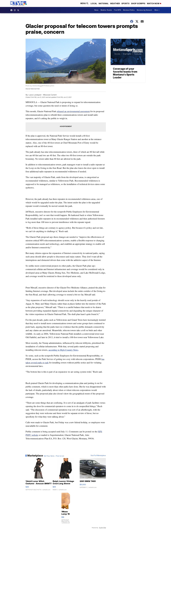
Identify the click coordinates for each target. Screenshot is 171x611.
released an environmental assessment (73, 111)
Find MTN (117, 10)
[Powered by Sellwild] (102, 528)
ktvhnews (15, 10)
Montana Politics (129, 10)
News (96, 10)
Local (94, 3)
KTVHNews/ (11, 10)
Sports (125, 3)
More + (156, 10)
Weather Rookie (106, 10)
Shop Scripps (138, 3)
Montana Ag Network (144, 10)
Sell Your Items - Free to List (54, 456)
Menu (83, 3)
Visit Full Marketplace (98, 455)
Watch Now (153, 3)
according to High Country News (63, 349)
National (104, 3)
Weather (115, 3)
